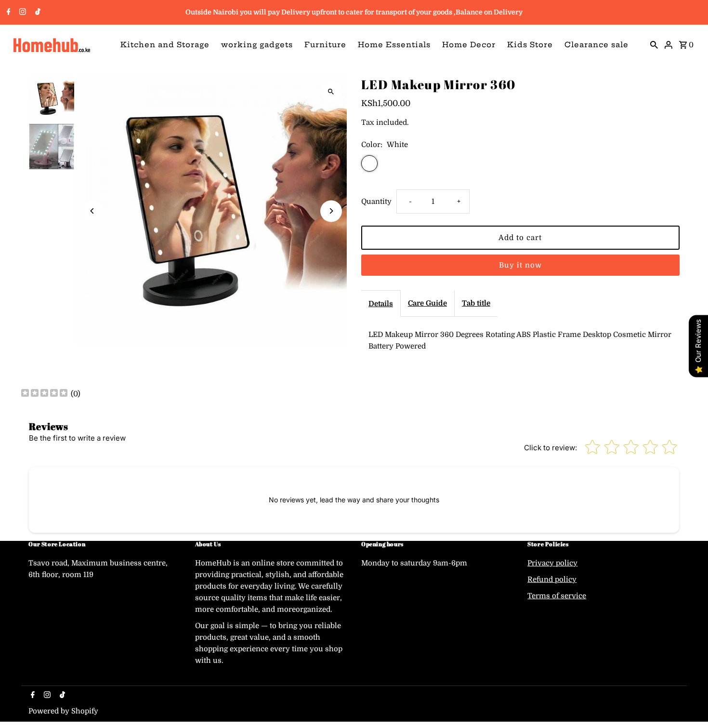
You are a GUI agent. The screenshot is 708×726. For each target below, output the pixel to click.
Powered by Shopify (63, 711)
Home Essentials (394, 44)
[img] (44, 394)
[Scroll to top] (687, 701)
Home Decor (469, 44)
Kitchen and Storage (165, 44)
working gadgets (257, 44)
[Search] (654, 44)
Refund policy (552, 579)
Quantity (376, 201)
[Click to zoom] (331, 91)
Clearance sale (596, 44)
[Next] (331, 211)
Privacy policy (552, 563)
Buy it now (520, 265)
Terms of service (556, 596)
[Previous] (92, 211)
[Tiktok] (36, 12)
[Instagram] (21, 12)
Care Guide (427, 303)
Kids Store (530, 44)
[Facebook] (7, 12)
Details (380, 303)
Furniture (325, 44)
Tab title (476, 303)
